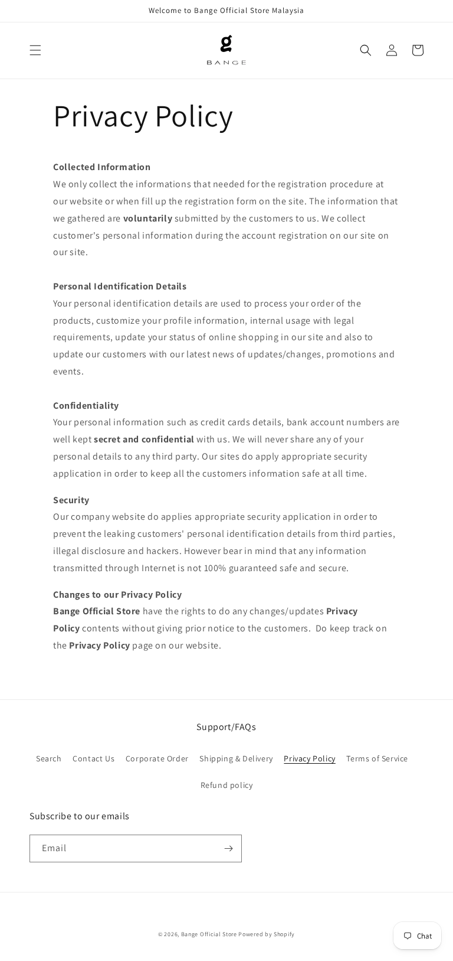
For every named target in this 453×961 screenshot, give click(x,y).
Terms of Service (377, 758)
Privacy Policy (309, 758)
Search (49, 758)
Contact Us (93, 758)
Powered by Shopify (266, 934)
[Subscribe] (228, 848)
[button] (35, 50)
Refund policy (227, 785)
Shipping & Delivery (236, 758)
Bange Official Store (209, 934)
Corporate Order (157, 758)
